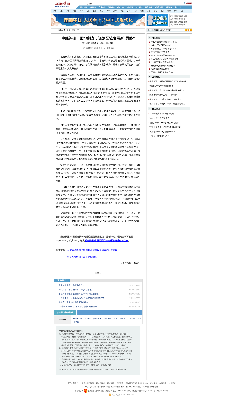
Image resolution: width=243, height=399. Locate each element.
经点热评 (98, 318)
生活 (162, 11)
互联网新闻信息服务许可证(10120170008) (110, 391)
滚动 (74, 30)
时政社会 (120, 7)
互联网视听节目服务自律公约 (137, 383)
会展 (148, 11)
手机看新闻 (88, 48)
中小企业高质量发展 (177, 25)
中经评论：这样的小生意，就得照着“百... (167, 104)
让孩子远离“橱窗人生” (159, 136)
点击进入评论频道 (65, 312)
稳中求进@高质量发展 (178, 16)
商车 (115, 11)
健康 (175, 11)
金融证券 (92, 7)
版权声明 (119, 383)
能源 (121, 11)
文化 (142, 11)
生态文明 (178, 7)
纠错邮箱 (172, 383)
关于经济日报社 (73, 383)
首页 (68, 30)
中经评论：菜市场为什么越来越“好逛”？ (167, 90)
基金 (68, 11)
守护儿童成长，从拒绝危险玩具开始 (165, 127)
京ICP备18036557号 (161, 391)
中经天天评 (77, 318)
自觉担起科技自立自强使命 (163, 66)
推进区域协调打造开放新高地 (81, 257)
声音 (115, 318)
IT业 (94, 11)
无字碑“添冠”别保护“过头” (162, 72)
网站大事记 (100, 383)
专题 (77, 322)
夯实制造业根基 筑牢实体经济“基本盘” (75, 290)
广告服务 (153, 383)
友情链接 (162, 383)
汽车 (108, 11)
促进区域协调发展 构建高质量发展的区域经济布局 (92, 250)
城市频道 (148, 7)
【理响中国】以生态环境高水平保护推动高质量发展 (81, 298)
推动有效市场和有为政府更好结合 (73, 302)
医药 (135, 11)
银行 (61, 11)
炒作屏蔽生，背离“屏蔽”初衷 (163, 49)
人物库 (89, 4)
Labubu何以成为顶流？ (159, 118)
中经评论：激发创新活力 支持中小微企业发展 (79, 294)
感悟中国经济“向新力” (160, 52)
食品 (101, 11)
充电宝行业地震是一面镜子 (163, 55)
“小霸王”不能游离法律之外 (162, 62)
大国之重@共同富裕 (177, 19)
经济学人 (123, 318)
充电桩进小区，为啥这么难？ (71, 285)
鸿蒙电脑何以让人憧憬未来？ (162, 132)
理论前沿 (107, 318)
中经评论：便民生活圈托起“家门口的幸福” (168, 81)
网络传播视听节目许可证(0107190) (140, 391)
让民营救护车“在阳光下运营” (162, 114)
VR (182, 11)
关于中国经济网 (88, 383)
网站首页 (83, 7)
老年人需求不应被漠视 (161, 45)
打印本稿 (110, 48)
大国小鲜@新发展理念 (178, 22)
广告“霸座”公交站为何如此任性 (164, 59)
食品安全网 (158, 7)
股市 (54, 11)
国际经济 (111, 7)
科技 (169, 11)
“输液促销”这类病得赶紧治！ (162, 86)
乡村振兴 (168, 7)
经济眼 (132, 318)
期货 (74, 11)
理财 (81, 11)
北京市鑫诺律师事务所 (115, 387)
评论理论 (130, 7)
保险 (88, 11)
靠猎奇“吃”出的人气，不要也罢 (163, 95)
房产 (128, 11)
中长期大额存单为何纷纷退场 (164, 42)
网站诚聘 (110, 383)
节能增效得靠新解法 (160, 69)
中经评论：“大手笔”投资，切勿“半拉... (166, 99)
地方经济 (139, 7)
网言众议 (88, 318)
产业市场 (102, 7)
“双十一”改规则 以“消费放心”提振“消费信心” (78, 306)
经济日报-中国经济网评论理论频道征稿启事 (106, 240)
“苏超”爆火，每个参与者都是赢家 (164, 123)
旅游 (155, 11)
